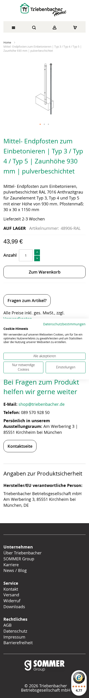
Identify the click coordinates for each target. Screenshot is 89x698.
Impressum (14, 637)
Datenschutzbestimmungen (64, 324)
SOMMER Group (18, 558)
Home (7, 42)
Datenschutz (15, 631)
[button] (40, 124)
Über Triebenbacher (22, 553)
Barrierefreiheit (18, 642)
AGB (7, 625)
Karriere (11, 564)
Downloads (14, 606)
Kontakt (10, 589)
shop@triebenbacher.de (42, 404)
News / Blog (15, 570)
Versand (11, 594)
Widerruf (11, 600)
